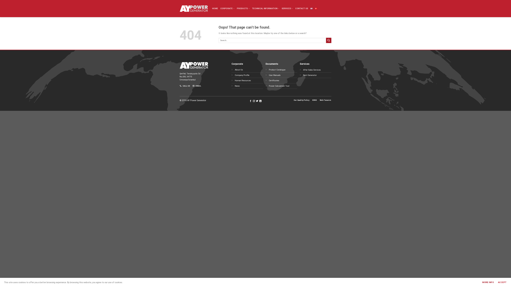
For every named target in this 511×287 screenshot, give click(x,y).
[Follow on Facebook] (251, 101)
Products (242, 8)
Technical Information (264, 8)
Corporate (226, 8)
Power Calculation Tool (279, 86)
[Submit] (328, 40)
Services (286, 8)
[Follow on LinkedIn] (260, 101)
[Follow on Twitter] (257, 101)
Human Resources (243, 80)
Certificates (274, 80)
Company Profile (242, 75)
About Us (239, 70)
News (237, 86)
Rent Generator (310, 75)
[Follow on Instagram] (254, 101)
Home (215, 8)
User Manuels (275, 75)
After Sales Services (312, 70)
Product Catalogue (277, 70)
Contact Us (301, 8)
